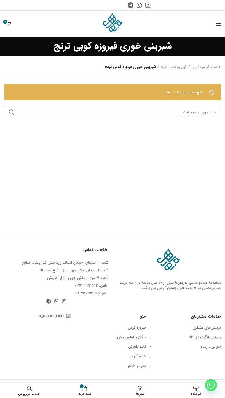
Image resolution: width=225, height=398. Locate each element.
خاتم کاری (138, 356)
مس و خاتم (137, 366)
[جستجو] (11, 112)
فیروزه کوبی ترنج (174, 67)
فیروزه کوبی (200, 67)
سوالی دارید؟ (211, 346)
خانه (217, 67)
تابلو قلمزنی (137, 346)
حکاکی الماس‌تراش (131, 337)
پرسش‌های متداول (207, 327)
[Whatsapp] (211, 385)
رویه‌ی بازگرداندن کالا (205, 337)
